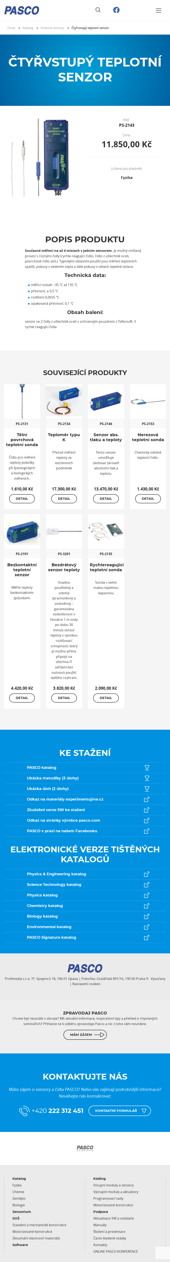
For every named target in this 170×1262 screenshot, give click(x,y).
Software (20, 1245)
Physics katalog (42, 895)
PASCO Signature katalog (51, 938)
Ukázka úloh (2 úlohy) (48, 789)
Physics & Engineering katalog (56, 874)
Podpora (100, 1212)
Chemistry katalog (45, 906)
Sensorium (21, 1212)
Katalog (19, 1178)
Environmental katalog (49, 927)
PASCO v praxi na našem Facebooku (62, 831)
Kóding (99, 1178)
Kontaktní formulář (116, 1110)
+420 (58, 1111)
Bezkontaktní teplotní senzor (22, 570)
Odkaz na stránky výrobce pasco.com (63, 820)
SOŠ (15, 1218)
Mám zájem (81, 1034)
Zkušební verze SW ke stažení (56, 810)
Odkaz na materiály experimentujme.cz (65, 799)
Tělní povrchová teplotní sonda (22, 440)
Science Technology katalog (54, 885)
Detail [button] (22, 498)
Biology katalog (42, 916)
